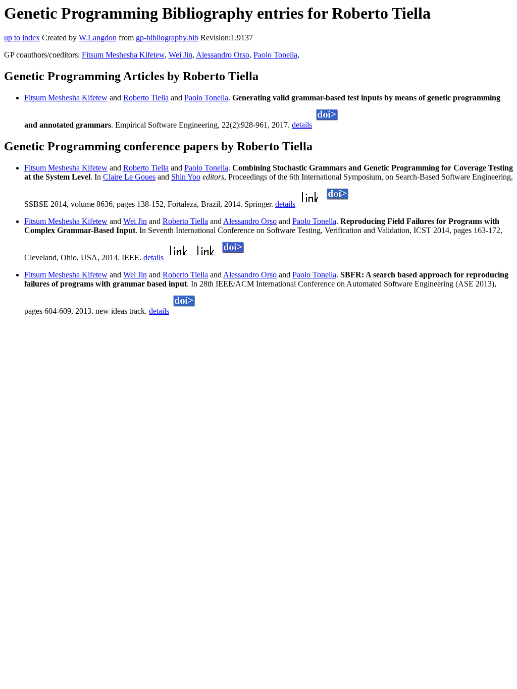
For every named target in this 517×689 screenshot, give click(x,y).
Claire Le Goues (129, 177)
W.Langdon (98, 37)
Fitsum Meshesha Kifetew (123, 54)
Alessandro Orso (222, 54)
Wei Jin (180, 54)
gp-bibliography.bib (167, 37)
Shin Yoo (185, 177)
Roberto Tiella (146, 97)
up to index (22, 37)
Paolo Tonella (275, 54)
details (302, 125)
